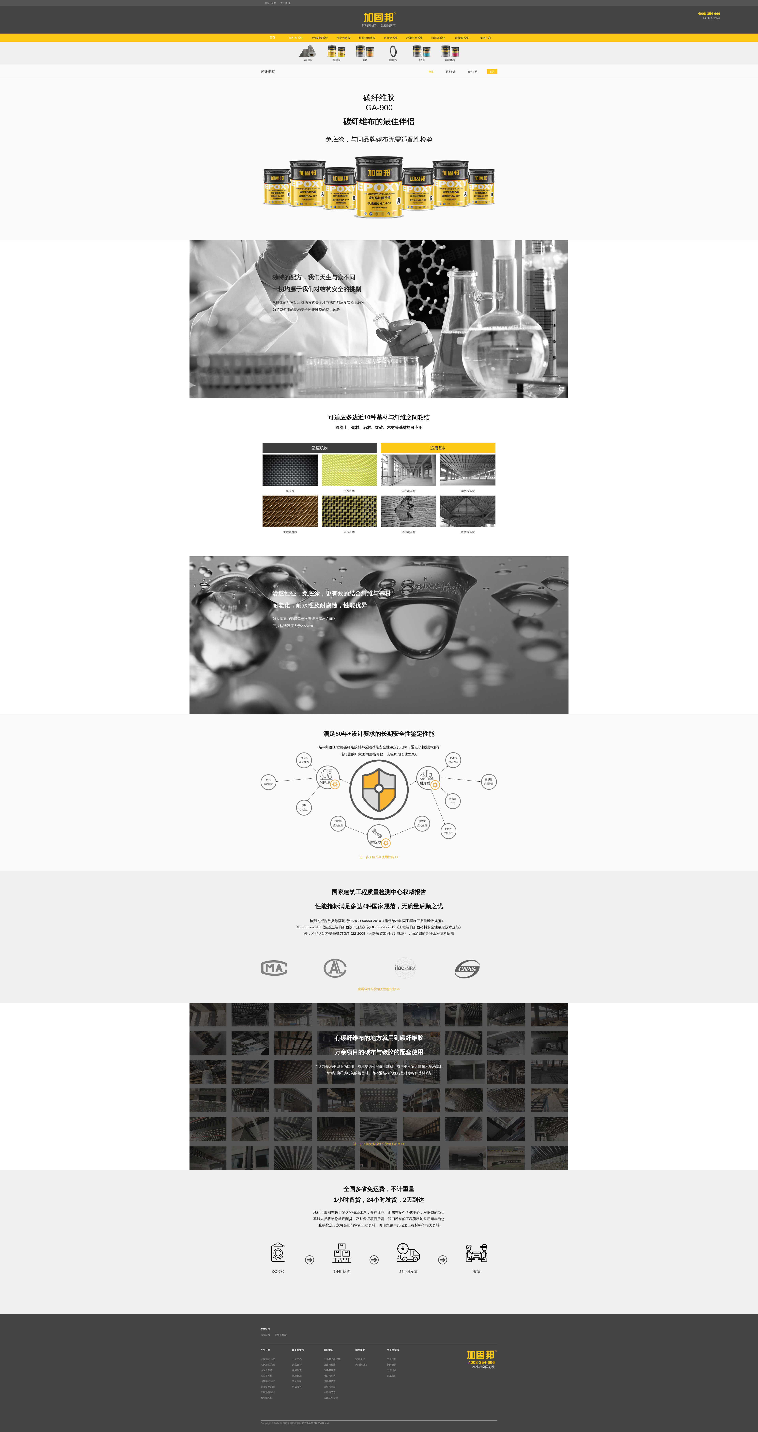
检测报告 (297, 1370)
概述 (431, 71)
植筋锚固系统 (268, 1381)
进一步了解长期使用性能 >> (379, 857)
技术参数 (450, 71)
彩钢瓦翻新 (281, 1335)
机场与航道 (330, 1381)
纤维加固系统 (268, 1359)
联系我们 (391, 1375)
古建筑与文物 (331, 1397)
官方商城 (360, 1359)
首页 (272, 37)
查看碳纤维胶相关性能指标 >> (379, 989)
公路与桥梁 (330, 1364)
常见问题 (297, 1381)
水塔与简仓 (330, 1392)
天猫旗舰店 (361, 1364)
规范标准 (297, 1375)
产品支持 (297, 1364)
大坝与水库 (330, 1386)
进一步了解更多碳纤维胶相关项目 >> (379, 1144)
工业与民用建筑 (332, 1359)
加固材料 (265, 1335)
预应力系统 (266, 1370)
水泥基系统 (266, 1375)
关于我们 (285, 3)
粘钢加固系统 (268, 1364)
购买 (492, 71)
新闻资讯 (391, 1364)
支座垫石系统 (268, 1392)
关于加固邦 (393, 1350)
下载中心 (297, 1359)
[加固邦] (379, 19)
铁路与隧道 (330, 1370)
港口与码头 (330, 1375)
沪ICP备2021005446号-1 (315, 1423)
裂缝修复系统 (268, 1386)
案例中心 (328, 1350)
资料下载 (472, 71)
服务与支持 (270, 3)
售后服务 (297, 1386)
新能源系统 (266, 1397)
